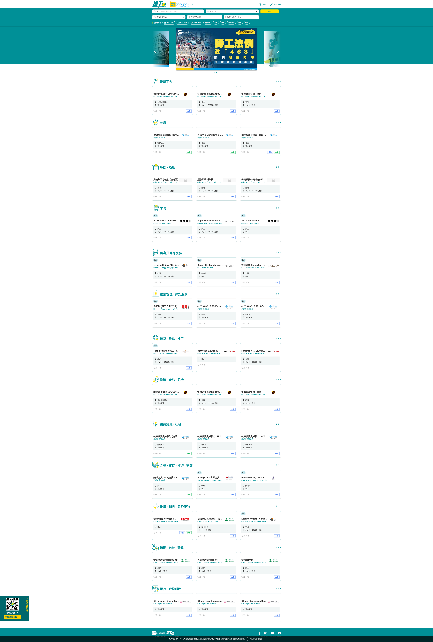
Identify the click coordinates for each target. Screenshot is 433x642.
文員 (215, 22)
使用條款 (232, 639)
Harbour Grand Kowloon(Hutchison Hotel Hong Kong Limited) (176, 353)
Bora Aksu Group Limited (162, 223)
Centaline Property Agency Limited (166, 521)
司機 (239, 22)
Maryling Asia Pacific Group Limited (210, 223)
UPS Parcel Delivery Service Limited (166, 97)
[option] (173, 100)
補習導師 (231, 22)
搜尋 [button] (269, 11)
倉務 (222, 22)
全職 (188, 111)
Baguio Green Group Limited (207, 521)
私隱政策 (224, 639)
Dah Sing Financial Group (162, 604)
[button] (155, 11)
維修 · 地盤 (197, 22)
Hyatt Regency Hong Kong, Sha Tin (254, 480)
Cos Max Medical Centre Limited (253, 268)
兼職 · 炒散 (170, 22)
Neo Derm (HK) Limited (205, 268)
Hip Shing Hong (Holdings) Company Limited (169, 268)
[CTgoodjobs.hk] (158, 633)
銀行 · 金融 (183, 22)
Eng (192, 4)
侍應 (208, 22)
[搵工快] (170, 633)
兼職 (188, 152)
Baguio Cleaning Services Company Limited (169, 563)
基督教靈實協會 (159, 138)
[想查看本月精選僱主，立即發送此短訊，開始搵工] (216, 49)
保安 (246, 22)
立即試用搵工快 (11, 617)
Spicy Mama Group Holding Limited (166, 182)
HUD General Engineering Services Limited (212, 353)
